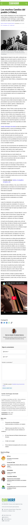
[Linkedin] (7, 323)
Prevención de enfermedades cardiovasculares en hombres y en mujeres (16, 479)
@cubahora (5, 517)
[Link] (11, 323)
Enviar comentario (7, 388)
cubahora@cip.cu (7, 519)
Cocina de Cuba (11, 462)
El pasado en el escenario (12, 458)
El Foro (9, 456)
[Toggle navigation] (26, 3)
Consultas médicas (12, 476)
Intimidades (10, 470)
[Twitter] (4, 323)
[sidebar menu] (1, 3)
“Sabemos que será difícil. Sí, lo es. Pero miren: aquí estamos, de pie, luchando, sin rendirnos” (13, 429)
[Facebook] (2, 323)
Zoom (8, 484)
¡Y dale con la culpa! (10, 441)
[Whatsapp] (9, 323)
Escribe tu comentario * (7, 362)
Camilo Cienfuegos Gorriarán (9, 393)
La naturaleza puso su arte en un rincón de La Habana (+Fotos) (16, 487)
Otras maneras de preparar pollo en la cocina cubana (17, 465)
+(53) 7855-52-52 (7, 515)
